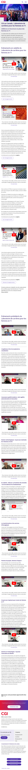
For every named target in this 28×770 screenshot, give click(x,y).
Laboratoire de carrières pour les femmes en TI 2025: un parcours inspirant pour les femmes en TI (16, 578)
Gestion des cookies (6, 768)
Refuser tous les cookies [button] (14, 764)
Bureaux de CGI (18, 739)
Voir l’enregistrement (7, 99)
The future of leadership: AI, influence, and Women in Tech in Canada (16, 230)
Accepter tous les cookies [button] (14, 759)
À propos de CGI (18, 734)
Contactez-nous (14, 706)
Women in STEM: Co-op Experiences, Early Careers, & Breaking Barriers (16, 166)
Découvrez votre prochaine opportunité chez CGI (13, 695)
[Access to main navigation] (25, 2)
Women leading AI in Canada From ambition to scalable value (16, 107)
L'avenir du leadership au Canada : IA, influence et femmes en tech (16, 59)
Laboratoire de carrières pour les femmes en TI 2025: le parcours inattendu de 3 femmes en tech (16, 418)
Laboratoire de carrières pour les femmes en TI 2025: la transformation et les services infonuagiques (16, 501)
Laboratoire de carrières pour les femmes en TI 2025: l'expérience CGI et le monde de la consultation (16, 327)
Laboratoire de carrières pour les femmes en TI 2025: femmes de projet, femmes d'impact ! (16, 538)
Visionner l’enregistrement (9, 282)
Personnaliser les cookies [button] (14, 761)
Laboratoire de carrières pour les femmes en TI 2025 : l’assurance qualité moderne (16, 375)
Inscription (4, 737)
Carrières (17, 736)
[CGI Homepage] (3, 2)
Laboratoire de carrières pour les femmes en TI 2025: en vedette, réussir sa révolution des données (16, 461)
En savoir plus (14, 76)
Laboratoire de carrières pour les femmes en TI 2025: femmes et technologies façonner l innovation (16, 629)
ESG (16, 741)
